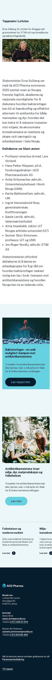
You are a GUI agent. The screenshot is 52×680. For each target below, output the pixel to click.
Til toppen (7, 669)
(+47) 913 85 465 (19, 635)
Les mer (16, 501)
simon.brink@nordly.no (14, 619)
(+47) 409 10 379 (19, 622)
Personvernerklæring (13, 659)
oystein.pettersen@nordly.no (17, 631)
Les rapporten (20, 382)
